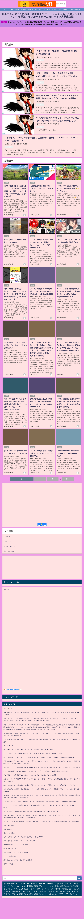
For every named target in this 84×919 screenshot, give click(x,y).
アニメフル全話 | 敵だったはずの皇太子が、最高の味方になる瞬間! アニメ (41, 453)
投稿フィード (8, 541)
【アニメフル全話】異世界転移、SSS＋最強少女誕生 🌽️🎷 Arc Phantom (68, 188)
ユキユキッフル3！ (9, 825)
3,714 (68, 479)
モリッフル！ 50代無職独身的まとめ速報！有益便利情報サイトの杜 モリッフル (30, 811)
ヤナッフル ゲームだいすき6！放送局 (15, 852)
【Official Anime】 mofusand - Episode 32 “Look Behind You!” (68, 453)
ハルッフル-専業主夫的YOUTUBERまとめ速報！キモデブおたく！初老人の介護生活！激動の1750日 (35, 771)
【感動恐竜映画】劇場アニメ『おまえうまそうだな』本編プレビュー (41, 188)
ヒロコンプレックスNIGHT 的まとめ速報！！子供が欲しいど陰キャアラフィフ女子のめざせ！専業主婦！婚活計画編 (41, 821)
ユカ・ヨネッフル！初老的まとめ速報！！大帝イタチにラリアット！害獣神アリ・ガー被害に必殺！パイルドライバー (41, 785)
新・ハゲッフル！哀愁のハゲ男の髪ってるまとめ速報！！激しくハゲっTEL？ (28, 749)
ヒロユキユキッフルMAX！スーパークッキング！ (19, 841)
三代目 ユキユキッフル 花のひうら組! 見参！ (18, 860)
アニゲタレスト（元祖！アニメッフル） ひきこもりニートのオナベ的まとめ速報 (30, 775)
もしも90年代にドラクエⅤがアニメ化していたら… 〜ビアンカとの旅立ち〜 (15, 345)
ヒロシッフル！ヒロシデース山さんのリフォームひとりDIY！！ (24, 837)
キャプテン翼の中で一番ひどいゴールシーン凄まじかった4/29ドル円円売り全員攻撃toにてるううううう (57, 121)
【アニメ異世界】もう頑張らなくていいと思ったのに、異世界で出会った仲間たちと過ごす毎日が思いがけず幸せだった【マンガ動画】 (15, 191)
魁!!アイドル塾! (8, 864)
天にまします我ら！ (9, 833)
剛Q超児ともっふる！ (10, 848)
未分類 (40, 60)
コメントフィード (9, 546)
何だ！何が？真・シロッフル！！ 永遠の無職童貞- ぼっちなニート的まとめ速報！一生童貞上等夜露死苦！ (39, 757)
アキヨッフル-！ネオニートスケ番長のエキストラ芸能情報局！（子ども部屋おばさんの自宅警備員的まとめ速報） (40, 801)
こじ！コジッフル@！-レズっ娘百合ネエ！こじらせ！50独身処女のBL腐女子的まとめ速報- (32, 753)
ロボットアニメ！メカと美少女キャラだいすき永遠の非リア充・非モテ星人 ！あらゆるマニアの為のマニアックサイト (41, 767)
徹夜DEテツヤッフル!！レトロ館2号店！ (16, 844)
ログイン (7, 536)
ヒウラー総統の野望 (9, 856)
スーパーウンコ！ (9, 745)
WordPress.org (9, 551)
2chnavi (6, 589)
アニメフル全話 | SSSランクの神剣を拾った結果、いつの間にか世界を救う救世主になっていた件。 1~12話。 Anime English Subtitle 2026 (15, 404)
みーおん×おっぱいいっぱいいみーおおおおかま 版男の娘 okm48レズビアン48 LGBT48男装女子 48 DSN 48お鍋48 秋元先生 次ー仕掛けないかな (57, 98)
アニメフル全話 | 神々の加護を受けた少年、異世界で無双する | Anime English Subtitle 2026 (41, 291)
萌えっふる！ (7, 829)
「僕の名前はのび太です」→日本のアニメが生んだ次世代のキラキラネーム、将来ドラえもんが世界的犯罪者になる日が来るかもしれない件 (15, 294)
